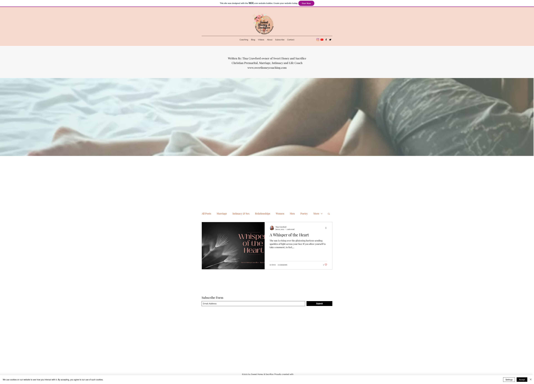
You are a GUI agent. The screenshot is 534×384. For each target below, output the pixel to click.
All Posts (206, 213)
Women (280, 213)
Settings (509, 379)
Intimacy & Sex (241, 213)
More (316, 213)
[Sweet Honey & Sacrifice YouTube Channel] (322, 39)
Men (292, 213)
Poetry (304, 213)
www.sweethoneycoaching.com (267, 67)
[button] (328, 214)
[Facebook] (326, 39)
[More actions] (326, 228)
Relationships (262, 213)
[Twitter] (330, 39)
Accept (522, 379)
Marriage (222, 213)
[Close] (530, 379)
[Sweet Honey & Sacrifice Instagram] (317, 39)
